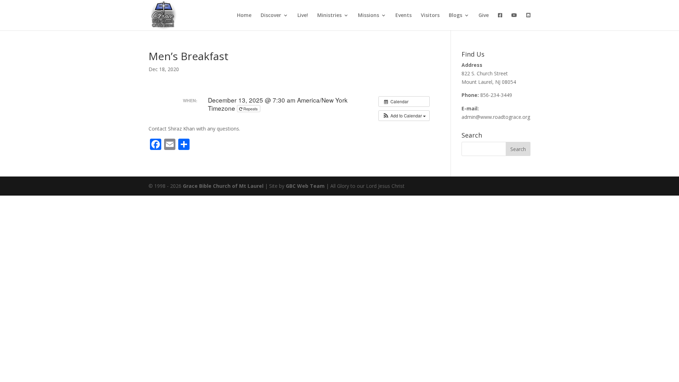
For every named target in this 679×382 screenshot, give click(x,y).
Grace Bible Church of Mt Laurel (223, 186)
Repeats (250, 108)
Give (483, 15)
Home (244, 15)
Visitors (430, 15)
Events (403, 15)
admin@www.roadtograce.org (496, 117)
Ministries (329, 15)
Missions (368, 15)
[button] (404, 116)
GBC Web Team (305, 186)
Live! (302, 15)
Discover (271, 15)
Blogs (455, 15)
